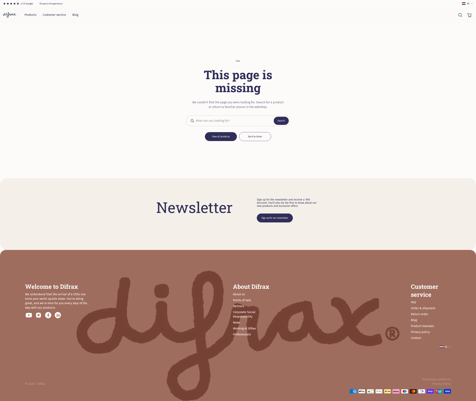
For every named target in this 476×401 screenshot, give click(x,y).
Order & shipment (423, 308)
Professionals (242, 334)
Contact (416, 338)
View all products (221, 136)
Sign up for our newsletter (274, 218)
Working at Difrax (244, 328)
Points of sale (242, 300)
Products (30, 15)
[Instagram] (38, 315)
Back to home (255, 136)
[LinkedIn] (58, 315)
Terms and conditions (436, 379)
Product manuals (422, 326)
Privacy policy (420, 332)
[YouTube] (29, 315)
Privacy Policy (441, 384)
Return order (419, 314)
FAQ (413, 302)
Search (281, 120)
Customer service (54, 15)
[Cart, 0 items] (469, 15)
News (236, 322)
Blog (75, 15)
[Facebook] (48, 315)
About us (239, 294)
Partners (238, 306)
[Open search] (460, 15)
